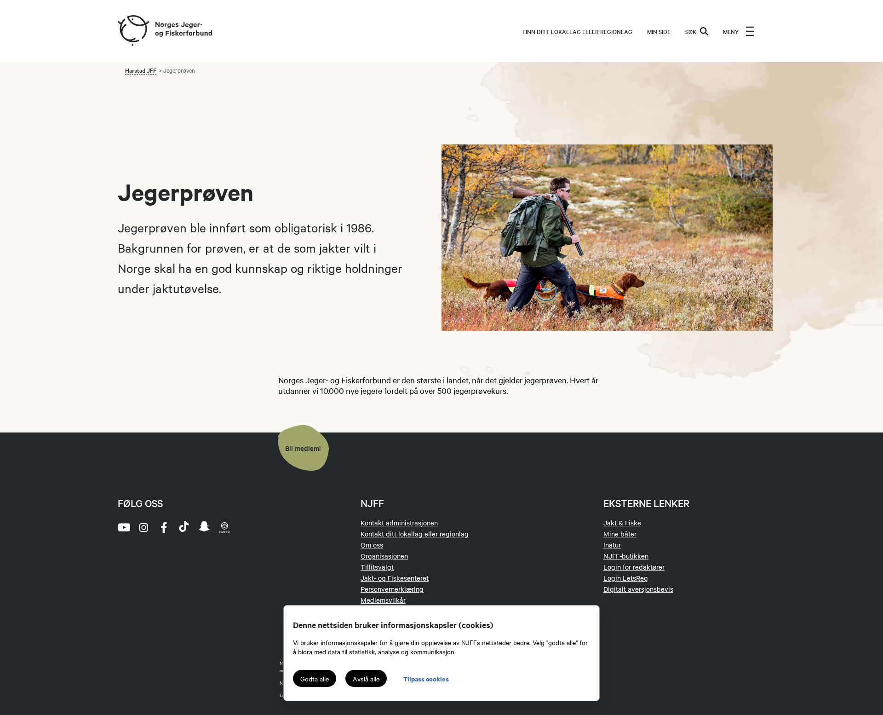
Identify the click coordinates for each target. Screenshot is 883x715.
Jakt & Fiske (622, 522)
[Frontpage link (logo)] (132, 31)
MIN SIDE (659, 31)
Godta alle (314, 678)
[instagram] (143, 527)
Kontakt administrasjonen (399, 522)
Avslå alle (366, 678)
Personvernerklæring (392, 589)
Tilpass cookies (426, 678)
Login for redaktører (634, 566)
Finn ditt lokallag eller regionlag (577, 31)
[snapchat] (204, 527)
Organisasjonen (384, 555)
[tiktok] (183, 527)
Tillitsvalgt (377, 566)
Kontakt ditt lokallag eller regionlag (415, 533)
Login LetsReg (625, 577)
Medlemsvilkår (383, 600)
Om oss (372, 544)
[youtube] (123, 527)
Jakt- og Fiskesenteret (395, 577)
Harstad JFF (140, 70)
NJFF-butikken (625, 555)
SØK (690, 31)
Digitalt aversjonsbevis (638, 589)
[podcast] (224, 527)
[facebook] (164, 527)
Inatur (612, 544)
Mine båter (619, 533)
